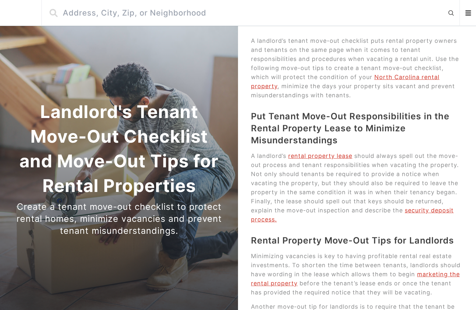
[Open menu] (468, 13)
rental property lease (320, 155)
